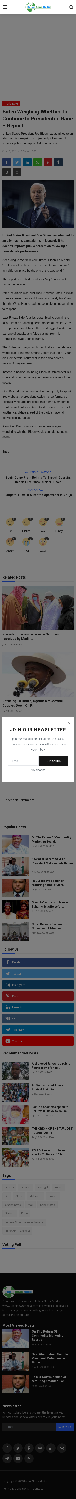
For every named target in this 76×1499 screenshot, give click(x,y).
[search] (71, 7)
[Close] (68, 723)
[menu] (5, 7)
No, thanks (38, 770)
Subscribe (53, 761)
